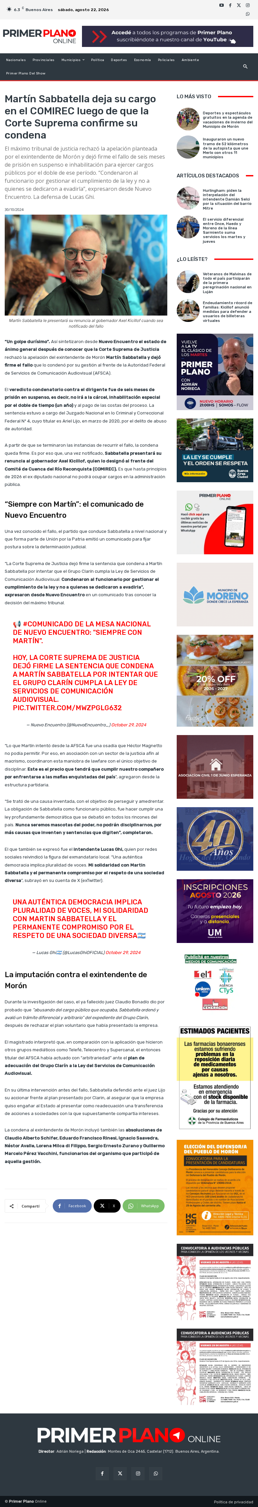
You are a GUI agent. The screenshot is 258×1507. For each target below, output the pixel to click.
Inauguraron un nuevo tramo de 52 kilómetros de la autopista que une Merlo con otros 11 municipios (225, 148)
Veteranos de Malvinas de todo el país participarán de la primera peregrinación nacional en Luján (227, 283)
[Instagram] (247, 5)
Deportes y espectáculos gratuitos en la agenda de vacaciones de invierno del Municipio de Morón (228, 120)
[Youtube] (221, 5)
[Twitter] (238, 5)
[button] (245, 66)
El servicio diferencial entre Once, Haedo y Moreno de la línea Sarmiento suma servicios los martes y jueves (224, 230)
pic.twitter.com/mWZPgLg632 (67, 708)
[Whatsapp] (247, 14)
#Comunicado (48, 624)
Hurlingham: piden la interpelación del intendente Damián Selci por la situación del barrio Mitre (227, 199)
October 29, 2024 (128, 724)
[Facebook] (230, 5)
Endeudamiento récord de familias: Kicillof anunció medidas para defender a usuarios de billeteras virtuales (227, 312)
